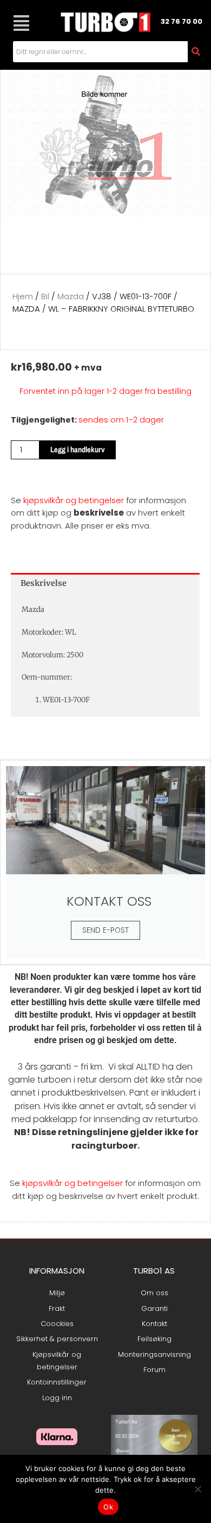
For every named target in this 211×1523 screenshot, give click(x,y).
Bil (45, 296)
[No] (197, 1489)
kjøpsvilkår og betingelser (73, 500)
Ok (108, 1506)
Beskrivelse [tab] (44, 583)
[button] (21, 23)
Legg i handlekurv (77, 449)
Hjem (22, 296)
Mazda (70, 296)
